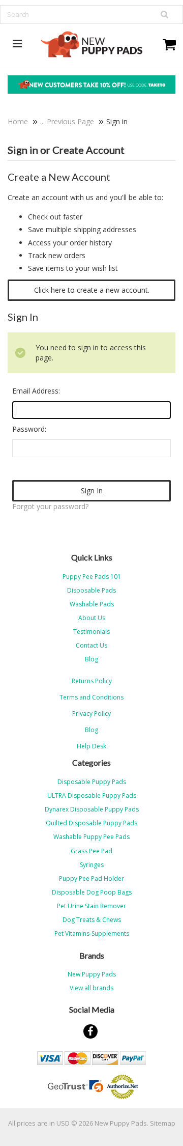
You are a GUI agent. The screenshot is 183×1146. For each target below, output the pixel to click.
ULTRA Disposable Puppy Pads (91, 795)
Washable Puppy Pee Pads (91, 836)
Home (18, 121)
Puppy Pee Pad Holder (91, 878)
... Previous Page (67, 121)
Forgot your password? (50, 506)
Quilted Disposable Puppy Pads (91, 823)
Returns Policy (92, 681)
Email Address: (36, 391)
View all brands (91, 988)
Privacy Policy (91, 713)
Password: (29, 429)
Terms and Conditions (91, 697)
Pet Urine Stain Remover (91, 906)
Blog (91, 729)
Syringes (92, 864)
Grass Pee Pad (91, 851)
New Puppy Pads (92, 974)
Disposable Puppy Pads (91, 781)
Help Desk (91, 746)
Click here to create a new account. (91, 290)
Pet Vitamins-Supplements (91, 933)
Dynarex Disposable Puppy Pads (92, 809)
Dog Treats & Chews (92, 919)
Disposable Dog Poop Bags (92, 892)
